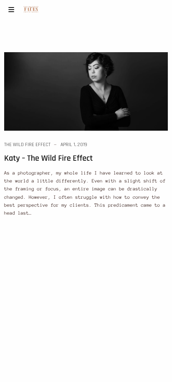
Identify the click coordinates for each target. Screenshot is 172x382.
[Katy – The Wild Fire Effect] (86, 91)
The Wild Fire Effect (27, 145)
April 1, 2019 (74, 145)
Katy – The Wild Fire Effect (48, 158)
